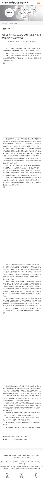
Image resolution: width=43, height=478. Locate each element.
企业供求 (14, 23)
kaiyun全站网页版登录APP (15, 2)
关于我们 (9, 462)
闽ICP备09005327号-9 (28, 468)
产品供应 (16, 462)
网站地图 (21, 464)
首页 (9, 23)
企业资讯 (24, 462)
